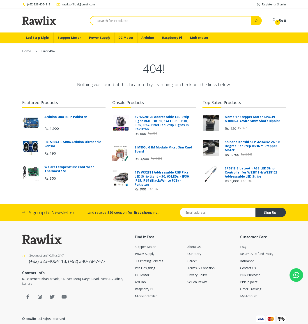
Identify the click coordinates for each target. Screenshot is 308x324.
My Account (248, 296)
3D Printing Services (149, 261)
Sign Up (270, 212)
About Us (194, 247)
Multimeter (199, 37)
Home (26, 51)
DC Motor (125, 37)
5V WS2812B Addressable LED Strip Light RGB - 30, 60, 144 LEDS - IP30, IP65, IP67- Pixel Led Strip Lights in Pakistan (162, 123)
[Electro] (39, 20)
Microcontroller (146, 296)
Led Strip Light (38, 37)
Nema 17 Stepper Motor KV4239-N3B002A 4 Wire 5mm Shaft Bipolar (252, 119)
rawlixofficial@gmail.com (78, 4)
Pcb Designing (145, 268)
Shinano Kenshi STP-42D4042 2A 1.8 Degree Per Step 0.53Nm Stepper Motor (252, 146)
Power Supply (99, 37)
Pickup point (248, 282)
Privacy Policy (197, 275)
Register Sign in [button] (273, 4)
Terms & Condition (201, 268)
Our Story (194, 254)
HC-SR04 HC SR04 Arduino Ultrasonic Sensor (72, 144)
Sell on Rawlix (197, 282)
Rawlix (31, 319)
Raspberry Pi (172, 37)
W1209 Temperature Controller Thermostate (69, 169)
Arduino (147, 37)
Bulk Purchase (250, 275)
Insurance (247, 261)
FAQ (243, 247)
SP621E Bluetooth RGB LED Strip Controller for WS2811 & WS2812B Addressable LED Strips (251, 172)
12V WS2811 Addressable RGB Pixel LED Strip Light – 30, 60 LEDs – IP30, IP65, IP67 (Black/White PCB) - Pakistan (162, 178)
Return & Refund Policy (256, 254)
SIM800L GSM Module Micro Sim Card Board (163, 149)
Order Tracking (250, 289)
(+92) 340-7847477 (86, 261)
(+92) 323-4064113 (38, 4)
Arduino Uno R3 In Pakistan (65, 117)
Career (192, 261)
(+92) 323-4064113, (48, 261)
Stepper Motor (69, 37)
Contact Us (248, 268)
